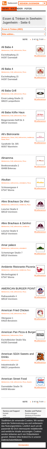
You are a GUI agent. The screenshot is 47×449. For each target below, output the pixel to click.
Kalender (17, 9)
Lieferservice (18, 50)
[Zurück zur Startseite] (4, 3)
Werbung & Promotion (33, 415)
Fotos (28, 9)
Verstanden (23, 445)
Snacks (29, 382)
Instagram (6, 417)
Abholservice (5, 50)
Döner (12, 137)
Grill (11, 50)
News (5, 9)
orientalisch (23, 183)
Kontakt (5, 413)
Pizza (24, 50)
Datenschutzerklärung (11, 440)
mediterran (30, 137)
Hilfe (4, 415)
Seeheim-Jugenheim (29, 3)
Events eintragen (31, 413)
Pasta (3, 139)
